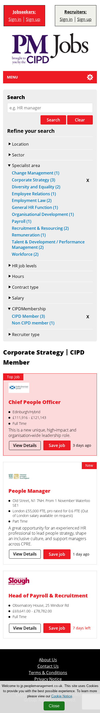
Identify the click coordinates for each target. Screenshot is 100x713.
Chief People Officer (34, 402)
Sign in (14, 19)
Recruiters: (75, 12)
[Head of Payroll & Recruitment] (18, 582)
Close (54, 706)
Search (53, 120)
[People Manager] (18, 477)
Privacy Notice (48, 679)
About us (48, 660)
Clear (80, 120)
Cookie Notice (61, 696)
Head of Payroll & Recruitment (48, 595)
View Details (25, 445)
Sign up (33, 19)
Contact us (48, 666)
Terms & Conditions (48, 672)
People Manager (29, 490)
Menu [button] (12, 77)
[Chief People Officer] (18, 388)
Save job (57, 445)
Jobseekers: (24, 12)
